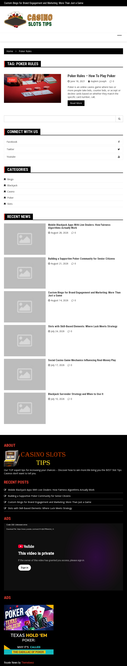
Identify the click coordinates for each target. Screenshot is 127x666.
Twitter (10, 149)
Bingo (10, 179)
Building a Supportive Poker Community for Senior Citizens (81, 258)
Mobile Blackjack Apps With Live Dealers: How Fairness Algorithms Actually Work (79, 226)
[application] (63, 557)
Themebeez (27, 662)
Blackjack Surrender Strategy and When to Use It (75, 394)
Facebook (12, 141)
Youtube (11, 156)
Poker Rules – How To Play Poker (91, 76)
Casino (11, 191)
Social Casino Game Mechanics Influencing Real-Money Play (82, 360)
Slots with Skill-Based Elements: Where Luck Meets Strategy (82, 326)
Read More (76, 103)
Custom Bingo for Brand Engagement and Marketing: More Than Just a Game (43, 3)
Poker (12, 79)
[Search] (119, 118)
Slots (10, 203)
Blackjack (12, 185)
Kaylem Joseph (98, 81)
